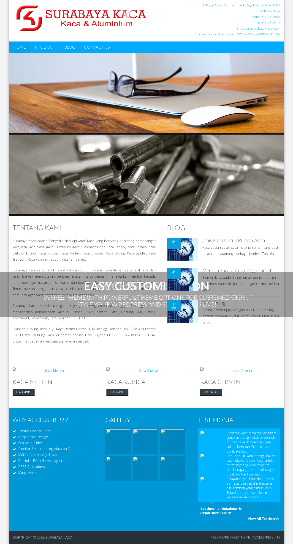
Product (45, 47)
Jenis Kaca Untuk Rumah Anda (234, 240)
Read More (23, 392)
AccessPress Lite (266, 537)
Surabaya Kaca (59, 537)
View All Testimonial (264, 518)
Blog (69, 47)
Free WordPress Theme (230, 537)
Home (19, 47)
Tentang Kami (37, 227)
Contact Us (97, 47)
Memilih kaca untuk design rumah (238, 270)
